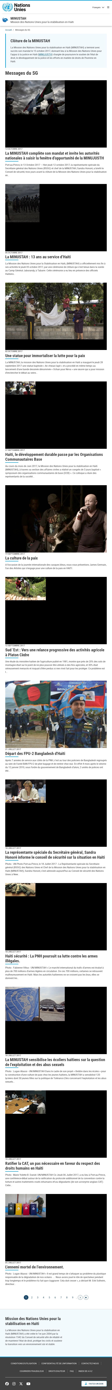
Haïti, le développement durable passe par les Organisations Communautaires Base (54, 457)
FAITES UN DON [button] (95, 1383)
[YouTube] (28, 1384)
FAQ (72, 1371)
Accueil (8, 29)
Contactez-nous (90, 1363)
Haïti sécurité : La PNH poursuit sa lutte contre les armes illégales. (51, 958)
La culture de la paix (21, 558)
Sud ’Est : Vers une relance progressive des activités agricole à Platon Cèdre (54, 652)
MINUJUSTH (45, 54)
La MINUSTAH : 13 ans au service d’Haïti (38, 256)
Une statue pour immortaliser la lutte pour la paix (45, 355)
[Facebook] (7, 1384)
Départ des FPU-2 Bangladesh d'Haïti (35, 753)
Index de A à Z (85, 1371)
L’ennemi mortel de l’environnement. (34, 1266)
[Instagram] (14, 1384)
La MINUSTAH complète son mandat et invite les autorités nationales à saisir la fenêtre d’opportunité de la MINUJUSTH (54, 155)
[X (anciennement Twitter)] (21, 1384)
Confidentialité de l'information (59, 1363)
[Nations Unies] (16, 7)
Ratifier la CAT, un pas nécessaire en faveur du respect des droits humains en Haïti (52, 1166)
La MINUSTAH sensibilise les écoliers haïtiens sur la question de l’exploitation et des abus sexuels (55, 1062)
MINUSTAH (18, 18)
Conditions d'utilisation (24, 1363)
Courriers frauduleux (32, 1371)
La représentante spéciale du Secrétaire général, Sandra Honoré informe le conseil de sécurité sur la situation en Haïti (55, 855)
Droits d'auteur (57, 1371)
